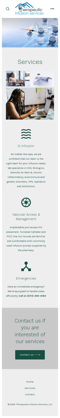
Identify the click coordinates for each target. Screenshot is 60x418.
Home (30, 381)
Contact (30, 394)
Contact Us (27, 354)
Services (30, 388)
